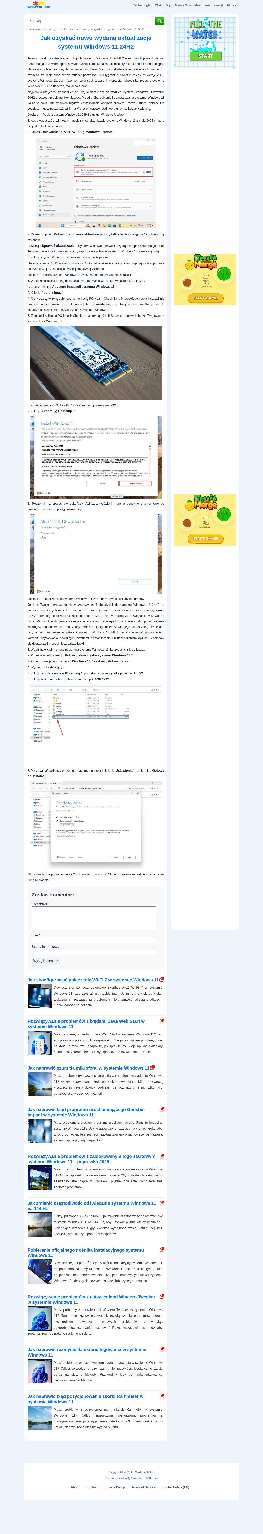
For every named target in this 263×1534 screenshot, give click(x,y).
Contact (92, 1487)
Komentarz (41, 904)
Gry (168, 5)
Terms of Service (144, 1487)
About (75, 1487)
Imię (36, 935)
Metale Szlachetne (188, 5)
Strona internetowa (45, 946)
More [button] (230, 5)
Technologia (142, 5)
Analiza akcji (214, 5)
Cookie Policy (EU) (175, 1487)
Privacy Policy (114, 1487)
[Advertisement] (205, 96)
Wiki (158, 5)
